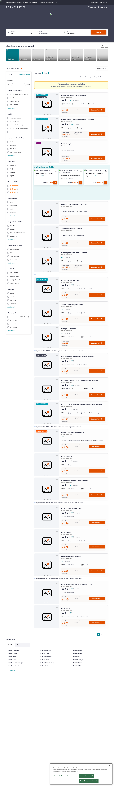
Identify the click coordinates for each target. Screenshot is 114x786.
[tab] (44, 138)
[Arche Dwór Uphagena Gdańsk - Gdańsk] (46, 312)
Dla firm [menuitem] (34, 2)
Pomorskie (19, 64)
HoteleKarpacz (77, 654)
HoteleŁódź (76, 657)
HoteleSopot (44, 654)
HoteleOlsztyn (77, 663)
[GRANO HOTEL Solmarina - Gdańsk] (46, 288)
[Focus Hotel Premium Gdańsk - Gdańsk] (46, 516)
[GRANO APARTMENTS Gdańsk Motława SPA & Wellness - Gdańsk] (46, 413)
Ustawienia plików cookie (61, 775)
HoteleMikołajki (78, 660)
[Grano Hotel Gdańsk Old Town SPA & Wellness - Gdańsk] (46, 128)
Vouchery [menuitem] (28, 2)
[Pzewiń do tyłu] (106, 46)
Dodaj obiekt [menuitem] (95, 2)
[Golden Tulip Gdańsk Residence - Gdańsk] (46, 440)
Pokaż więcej (11, 108)
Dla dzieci (10, 269)
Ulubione (93, 7)
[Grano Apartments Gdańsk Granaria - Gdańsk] (46, 261)
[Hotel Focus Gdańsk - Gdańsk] (46, 464)
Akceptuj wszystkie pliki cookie (89, 781)
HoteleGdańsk (12, 654)
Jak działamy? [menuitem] (50, 2)
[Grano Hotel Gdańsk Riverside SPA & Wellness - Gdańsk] (46, 364)
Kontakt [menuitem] (102, 2)
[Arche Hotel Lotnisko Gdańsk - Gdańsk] (46, 236)
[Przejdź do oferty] (55, 182)
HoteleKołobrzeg (45, 657)
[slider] (12, 84)
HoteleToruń (12, 660)
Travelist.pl (8, 64)
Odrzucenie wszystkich (86, 775)
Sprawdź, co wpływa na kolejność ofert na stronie (94, 77)
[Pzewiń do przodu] (102, 46)
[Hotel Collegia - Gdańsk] (46, 152)
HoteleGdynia (44, 660)
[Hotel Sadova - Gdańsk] (46, 540)
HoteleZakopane (13, 651)
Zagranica (10, 289)
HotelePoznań (12, 657)
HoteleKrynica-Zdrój (47, 663)
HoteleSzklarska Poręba (15, 663)
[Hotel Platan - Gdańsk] (46, 616)
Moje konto (103, 7)
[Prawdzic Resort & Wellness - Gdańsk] (46, 564)
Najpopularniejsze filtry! (15, 90)
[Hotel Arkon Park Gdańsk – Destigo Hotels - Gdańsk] (46, 592)
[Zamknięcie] (110, 765)
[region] (46, 104)
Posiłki (9, 114)
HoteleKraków (77, 651)
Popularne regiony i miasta (15, 138)
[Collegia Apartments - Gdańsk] (46, 337)
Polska (14, 64)
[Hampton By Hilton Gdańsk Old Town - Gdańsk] (46, 489)
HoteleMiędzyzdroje (14, 666)
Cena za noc (10, 80)
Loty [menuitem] (57, 2)
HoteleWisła (44, 666)
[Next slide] (57, 103)
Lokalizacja (11, 161)
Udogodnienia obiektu (14, 222)
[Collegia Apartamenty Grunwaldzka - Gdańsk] (46, 212)
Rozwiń (12, 670)
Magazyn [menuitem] (42, 2)
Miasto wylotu (12, 313)
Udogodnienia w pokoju (14, 245)
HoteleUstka (77, 666)
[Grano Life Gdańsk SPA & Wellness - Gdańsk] (46, 104)
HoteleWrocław (45, 651)
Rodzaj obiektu (12, 198)
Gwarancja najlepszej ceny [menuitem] (14, 2)
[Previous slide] (36, 103)
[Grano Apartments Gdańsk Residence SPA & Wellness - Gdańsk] (46, 388)
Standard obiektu (13, 182)
